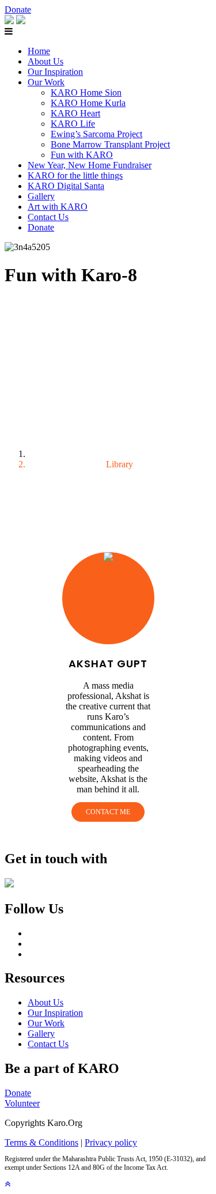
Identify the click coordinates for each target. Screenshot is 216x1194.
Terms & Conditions (41, 1142)
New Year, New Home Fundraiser (89, 165)
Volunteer (22, 1103)
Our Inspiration (55, 72)
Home (39, 51)
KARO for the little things (75, 175)
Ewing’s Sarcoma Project (96, 134)
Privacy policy (111, 1142)
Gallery (41, 196)
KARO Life (73, 124)
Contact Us (48, 217)
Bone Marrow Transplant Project (110, 144)
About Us (45, 61)
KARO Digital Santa (66, 186)
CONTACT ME (108, 812)
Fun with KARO (82, 155)
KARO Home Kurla (88, 103)
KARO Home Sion (86, 92)
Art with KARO (58, 206)
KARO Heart (75, 113)
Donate (18, 9)
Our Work (46, 82)
